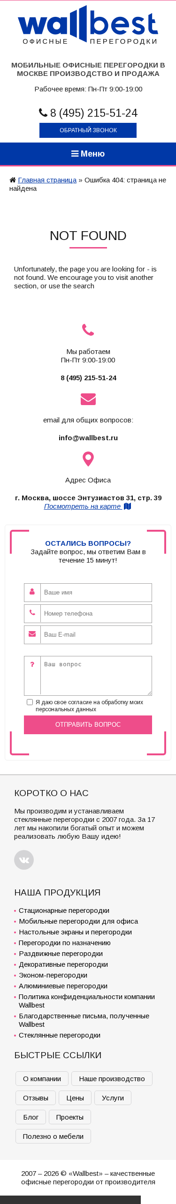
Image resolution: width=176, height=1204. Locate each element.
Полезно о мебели (53, 1136)
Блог (30, 1117)
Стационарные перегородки (64, 910)
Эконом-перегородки (53, 975)
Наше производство (112, 1079)
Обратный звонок (88, 130)
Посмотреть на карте (83, 506)
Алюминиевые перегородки (63, 986)
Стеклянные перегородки (59, 1035)
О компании (42, 1079)
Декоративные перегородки (63, 964)
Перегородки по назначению (65, 943)
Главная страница (47, 180)
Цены (75, 1098)
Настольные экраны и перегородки (75, 932)
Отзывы (35, 1098)
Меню (91, 153)
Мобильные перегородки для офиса (78, 921)
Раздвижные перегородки (61, 953)
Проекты (70, 1117)
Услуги (113, 1098)
